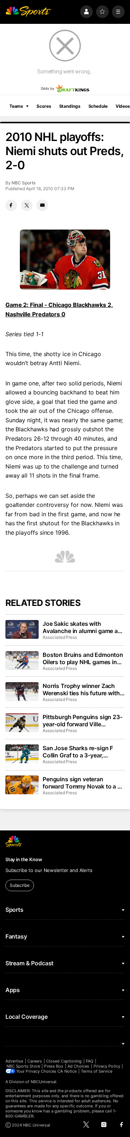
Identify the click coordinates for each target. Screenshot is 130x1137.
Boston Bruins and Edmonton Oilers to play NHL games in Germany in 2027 (83, 658)
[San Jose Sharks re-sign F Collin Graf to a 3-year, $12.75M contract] (22, 753)
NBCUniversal (44, 1081)
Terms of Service (97, 1071)
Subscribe (20, 885)
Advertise (14, 1061)
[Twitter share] (26, 205)
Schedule (98, 106)
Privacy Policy (107, 1066)
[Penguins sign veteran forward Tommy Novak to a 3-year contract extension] (22, 784)
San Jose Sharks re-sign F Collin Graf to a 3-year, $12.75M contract (78, 751)
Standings (70, 106)
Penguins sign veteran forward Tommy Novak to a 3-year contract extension (83, 782)
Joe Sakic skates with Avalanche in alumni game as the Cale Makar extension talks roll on (82, 627)
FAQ (89, 1061)
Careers (34, 1061)
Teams (16, 106)
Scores (43, 106)
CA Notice (67, 1071)
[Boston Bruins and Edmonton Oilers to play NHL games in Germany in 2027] (22, 660)
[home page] (28, 11)
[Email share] (42, 205)
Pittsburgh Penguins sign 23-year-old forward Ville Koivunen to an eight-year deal (82, 720)
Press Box (53, 1066)
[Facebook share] (11, 205)
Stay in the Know (23, 859)
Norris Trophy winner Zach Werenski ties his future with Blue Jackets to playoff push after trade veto (81, 689)
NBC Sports (23, 182)
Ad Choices (79, 1066)
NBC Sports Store (23, 1066)
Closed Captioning (64, 1061)
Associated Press (60, 637)
